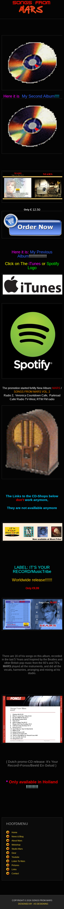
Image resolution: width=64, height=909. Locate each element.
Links (14, 869)
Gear (14, 853)
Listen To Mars (18, 861)
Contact (15, 873)
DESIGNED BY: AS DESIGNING (32, 904)
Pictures (15, 865)
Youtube (15, 857)
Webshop (16, 845)
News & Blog (18, 836)
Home (14, 832)
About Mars (17, 840)
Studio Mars (17, 849)
